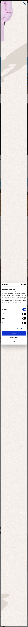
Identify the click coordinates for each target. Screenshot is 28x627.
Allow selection (14, 337)
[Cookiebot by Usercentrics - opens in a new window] (20, 284)
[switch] (24, 314)
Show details (20, 328)
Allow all (14, 333)
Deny (14, 341)
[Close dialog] (24, 3)
